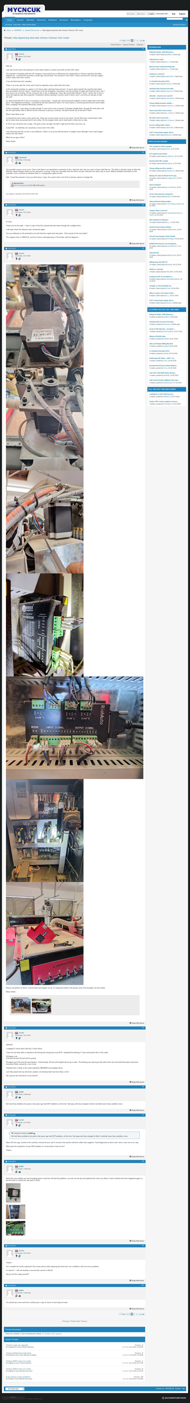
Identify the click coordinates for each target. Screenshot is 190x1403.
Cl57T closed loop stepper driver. (161, 132)
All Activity (8, 25)
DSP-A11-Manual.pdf (21, 185)
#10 (142, 1285)
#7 (143, 1115)
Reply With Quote (138, 147)
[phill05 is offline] (10, 1094)
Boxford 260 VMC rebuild (158, 161)
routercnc (170, 106)
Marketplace (76, 20)
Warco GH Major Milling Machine (161, 344)
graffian (169, 54)
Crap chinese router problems (18, 1377)
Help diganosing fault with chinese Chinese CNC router (41, 38)
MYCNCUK (170, 1388)
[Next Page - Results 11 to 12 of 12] (137, 40)
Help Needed (154, 253)
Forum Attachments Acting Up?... (161, 194)
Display (139, 45)
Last (141, 41)
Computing (87, 20)
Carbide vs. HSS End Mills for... (160, 286)
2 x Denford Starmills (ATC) (159, 81)
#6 (143, 1087)
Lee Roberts (171, 187)
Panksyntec (168, 404)
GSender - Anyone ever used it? (161, 96)
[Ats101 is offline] (10, 56)
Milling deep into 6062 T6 (158, 262)
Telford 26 (167, 397)
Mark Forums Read (29, 25)
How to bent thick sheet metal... (160, 110)
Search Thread (128, 45)
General (20, 20)
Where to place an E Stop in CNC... (161, 293)
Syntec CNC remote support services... (163, 401)
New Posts (17, 25)
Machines (30, 20)
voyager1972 (172, 178)
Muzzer (168, 135)
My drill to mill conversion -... (159, 118)
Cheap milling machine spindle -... (161, 103)
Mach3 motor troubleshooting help (161, 67)
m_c (167, 62)
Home (9, 20)
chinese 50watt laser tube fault (18, 1353)
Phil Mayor (170, 239)
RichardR (169, 272)
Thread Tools (115, 45)
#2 (143, 152)
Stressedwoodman (173, 279)
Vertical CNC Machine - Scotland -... (162, 329)
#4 (143, 248)
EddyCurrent (171, 255)
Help (173, 14)
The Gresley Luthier (174, 204)
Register (182, 14)
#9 (143, 1245)
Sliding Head (171, 229)
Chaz (168, 288)
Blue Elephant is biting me (158, 220)
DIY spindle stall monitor (158, 154)
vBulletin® (13, 1397)
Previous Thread (69, 1321)
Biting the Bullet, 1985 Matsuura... (161, 52)
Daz (168, 149)
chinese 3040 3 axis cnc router (18, 1361)
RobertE (166, 375)
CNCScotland (168, 331)
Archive (178, 1388)
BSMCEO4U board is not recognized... (163, 244)
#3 (143, 205)
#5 (143, 1028)
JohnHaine (170, 98)
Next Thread (81, 1321)
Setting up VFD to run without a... (161, 277)
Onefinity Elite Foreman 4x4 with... (161, 89)
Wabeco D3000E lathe (157, 336)
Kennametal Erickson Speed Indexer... (163, 366)
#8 (143, 1161)
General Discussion (32, 30)
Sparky (168, 84)
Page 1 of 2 (125, 40)
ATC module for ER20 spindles (160, 146)
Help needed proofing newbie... (160, 201)
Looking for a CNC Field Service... (161, 394)
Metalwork (52, 20)
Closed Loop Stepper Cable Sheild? (162, 236)
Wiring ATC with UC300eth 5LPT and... (163, 176)
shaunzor (169, 91)
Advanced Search (179, 25)
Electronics (41, 20)
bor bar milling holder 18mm (159, 125)
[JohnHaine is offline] (10, 160)
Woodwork (63, 20)
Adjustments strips (156, 59)
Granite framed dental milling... (160, 227)
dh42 (169, 196)
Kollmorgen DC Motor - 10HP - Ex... (162, 358)
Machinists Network (174, 1398)
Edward (166, 339)
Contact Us (160, 1388)
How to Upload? (155, 185)
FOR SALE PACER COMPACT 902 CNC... (164, 380)
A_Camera (170, 113)
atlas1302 (169, 76)
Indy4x (169, 163)
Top (183, 1388)
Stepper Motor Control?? (158, 211)
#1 (143, 49)
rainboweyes (168, 383)
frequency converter (157, 74)
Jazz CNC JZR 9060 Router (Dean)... (162, 373)
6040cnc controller (156, 269)
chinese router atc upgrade (17, 1345)
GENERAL (18, 30)
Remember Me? (162, 14)
